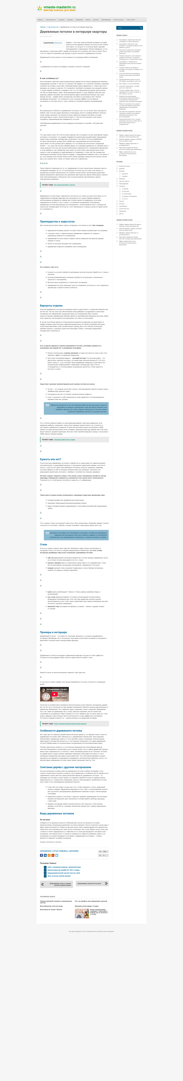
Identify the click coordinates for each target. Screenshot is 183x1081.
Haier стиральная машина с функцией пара (64, 867)
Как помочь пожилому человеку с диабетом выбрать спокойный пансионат (130, 51)
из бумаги (125, 189)
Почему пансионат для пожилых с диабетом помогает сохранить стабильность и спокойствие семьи (130, 57)
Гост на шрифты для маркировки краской (91, 901)
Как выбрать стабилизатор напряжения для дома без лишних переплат (130, 63)
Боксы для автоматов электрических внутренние (127, 153)
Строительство (51, 20)
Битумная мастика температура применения (130, 148)
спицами (124, 176)
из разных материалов (129, 196)
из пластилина (126, 194)
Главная (40, 20)
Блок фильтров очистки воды (51, 906)
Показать (57, 43)
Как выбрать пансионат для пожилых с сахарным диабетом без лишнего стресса (131, 45)
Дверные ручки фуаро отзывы (86, 906)
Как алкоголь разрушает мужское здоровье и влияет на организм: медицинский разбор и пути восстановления (130, 114)
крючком (125, 174)
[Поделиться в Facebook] (41, 855)
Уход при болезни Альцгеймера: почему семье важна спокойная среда (129, 75)
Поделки (61, 20)
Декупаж (122, 179)
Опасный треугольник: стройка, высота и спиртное (129, 87)
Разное (121, 201)
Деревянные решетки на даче (89, 883)
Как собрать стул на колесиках (129, 84)
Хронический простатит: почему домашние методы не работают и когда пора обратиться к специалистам (130, 121)
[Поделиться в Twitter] (56, 855)
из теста (125, 199)
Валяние (122, 168)
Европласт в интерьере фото (128, 144)
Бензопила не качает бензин (51, 909)
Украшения (79, 20)
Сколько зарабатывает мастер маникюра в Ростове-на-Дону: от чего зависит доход (130, 92)
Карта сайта (131, 20)
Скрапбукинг (123, 206)
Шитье (88, 20)
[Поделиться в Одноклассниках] (49, 855)
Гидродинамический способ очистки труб (64, 873)
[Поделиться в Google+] (52, 855)
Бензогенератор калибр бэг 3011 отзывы (63, 870)
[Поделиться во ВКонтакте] (45, 855)
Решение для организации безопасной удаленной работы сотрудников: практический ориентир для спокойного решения (130, 98)
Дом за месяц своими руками (59, 876)
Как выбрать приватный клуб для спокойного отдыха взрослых (130, 40)
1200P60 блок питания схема (130, 140)
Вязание (70, 20)
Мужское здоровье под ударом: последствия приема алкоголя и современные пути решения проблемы (129, 106)
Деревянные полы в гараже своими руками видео (60, 884)
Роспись (95, 20)
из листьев (125, 191)
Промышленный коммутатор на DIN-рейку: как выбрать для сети (130, 80)
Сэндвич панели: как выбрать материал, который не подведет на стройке (130, 69)
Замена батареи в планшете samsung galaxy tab (130, 136)
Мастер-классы (119, 20)
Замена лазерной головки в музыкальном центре (56, 902)
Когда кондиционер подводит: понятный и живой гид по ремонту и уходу (99, 911)
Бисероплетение (124, 166)
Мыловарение (106, 20)
